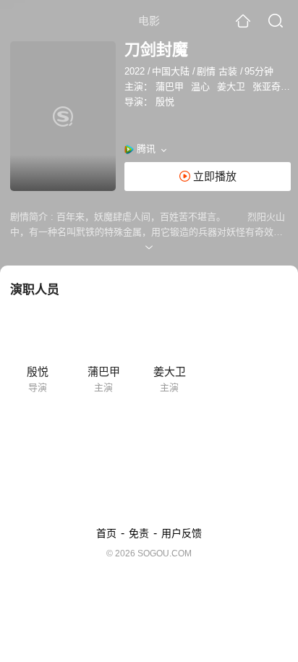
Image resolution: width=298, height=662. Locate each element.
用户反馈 (181, 533)
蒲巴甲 (170, 86)
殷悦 (165, 101)
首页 (106, 533)
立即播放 (213, 176)
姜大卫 (231, 86)
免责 (139, 533)
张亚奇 (266, 86)
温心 (200, 86)
